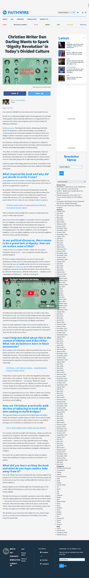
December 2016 (62, 454)
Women (59, 524)
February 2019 (61, 399)
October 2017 (61, 433)
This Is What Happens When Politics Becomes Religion (26, 428)
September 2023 (62, 284)
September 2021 (62, 335)
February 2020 (61, 374)
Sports (59, 520)
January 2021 (61, 351)
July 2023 (60, 289)
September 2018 (62, 410)
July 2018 (60, 414)
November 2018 (62, 406)
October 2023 (61, 282)
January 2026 (61, 226)
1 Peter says (19, 267)
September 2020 (62, 360)
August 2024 (61, 261)
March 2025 (60, 247)
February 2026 (61, 224)
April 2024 (60, 270)
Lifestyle (59, 495)
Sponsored (60, 518)
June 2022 (60, 316)
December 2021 (62, 328)
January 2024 (61, 276)
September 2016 (62, 460)
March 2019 (60, 397)
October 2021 (61, 333)
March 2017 (60, 447)
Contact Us (44, 19)
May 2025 (60, 243)
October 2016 (61, 458)
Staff (22, 549)
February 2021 (61, 349)
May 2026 (60, 218)
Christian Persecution (64, 468)
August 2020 (61, 362)
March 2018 (60, 422)
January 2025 (61, 251)
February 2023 (61, 299)
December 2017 (62, 429)
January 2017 (61, 452)
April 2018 (60, 420)
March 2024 (60, 272)
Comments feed (62, 532)
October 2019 (61, 383)
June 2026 (60, 216)
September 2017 (62, 435)
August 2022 (61, 312)
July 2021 (60, 339)
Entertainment (61, 476)
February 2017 (61, 450)
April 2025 (60, 245)
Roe (58, 516)
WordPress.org (62, 535)
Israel (47, 25)
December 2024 (62, 253)
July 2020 (60, 364)
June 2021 (60, 341)
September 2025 (62, 234)
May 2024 (60, 268)
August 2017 (61, 437)
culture (59, 474)
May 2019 (60, 393)
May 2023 (60, 293)
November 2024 (62, 255)
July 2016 (60, 462)
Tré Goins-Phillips (19, 100)
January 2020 (61, 376)
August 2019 (61, 387)
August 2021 (61, 337)
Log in (59, 528)
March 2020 (60, 372)
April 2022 (60, 320)
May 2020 (60, 368)
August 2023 (61, 287)
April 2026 (60, 220)
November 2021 (62, 330)
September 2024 (62, 259)
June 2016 (60, 464)
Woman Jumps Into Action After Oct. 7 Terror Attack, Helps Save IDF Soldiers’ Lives (70, 197)
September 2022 (62, 310)
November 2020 (62, 356)
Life (58, 25)
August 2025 (61, 236)
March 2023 (60, 297)
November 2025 (62, 230)
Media (59, 497)
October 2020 (61, 358)
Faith (36, 25)
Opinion (70, 25)
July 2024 (60, 264)
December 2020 (62, 353)
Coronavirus (61, 470)
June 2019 (60, 391)
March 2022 (60, 322)
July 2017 (60, 439)
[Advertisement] (72, 106)
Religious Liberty (20, 25)
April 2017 (60, 445)
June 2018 (60, 416)
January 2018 (61, 427)
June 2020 (60, 366)
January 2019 (61, 401)
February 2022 (61, 324)
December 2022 (62, 303)
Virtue (59, 522)
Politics (83, 25)
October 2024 (61, 257)
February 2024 (61, 274)
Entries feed (61, 530)
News (5, 25)
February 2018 (61, 424)
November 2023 (62, 280)
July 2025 (60, 239)
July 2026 (60, 213)
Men (58, 499)
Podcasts (20, 19)
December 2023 (62, 278)
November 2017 (62, 431)
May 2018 (60, 418)
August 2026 (61, 211)
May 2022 (60, 318)
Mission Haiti (61, 501)
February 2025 (61, 249)
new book (10, 128)
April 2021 (60, 345)
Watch (5, 19)
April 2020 (60, 370)
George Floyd (61, 485)
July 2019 (60, 389)
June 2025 (60, 241)
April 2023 (60, 295)
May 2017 (60, 443)
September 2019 (62, 385)
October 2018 (61, 408)
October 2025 (61, 232)
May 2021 (60, 343)
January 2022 (61, 326)
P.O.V (58, 510)
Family (59, 483)
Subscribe (61, 173)
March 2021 (60, 347)
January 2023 (61, 301)
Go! (12, 19)
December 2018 (62, 404)
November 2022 (62, 305)
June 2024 (60, 266)
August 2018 (61, 412)
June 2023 (60, 291)
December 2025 (62, 228)
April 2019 (60, 395)
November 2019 (62, 381)
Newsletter (31, 19)
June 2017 (60, 441)
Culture (59, 472)
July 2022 (60, 314)
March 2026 (60, 222)
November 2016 (62, 456)
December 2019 (62, 379)
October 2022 (61, 307)
